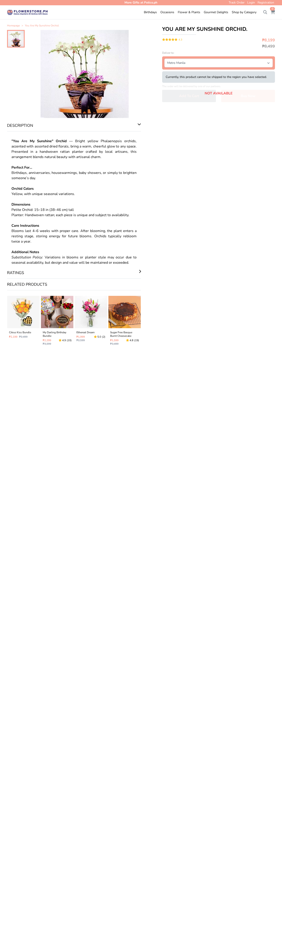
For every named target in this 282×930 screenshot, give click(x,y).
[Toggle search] (265, 12)
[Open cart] (273, 12)
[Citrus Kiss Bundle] (23, 321)
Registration (266, 2)
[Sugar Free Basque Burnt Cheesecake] (124, 321)
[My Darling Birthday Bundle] (57, 321)
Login (251, 2)
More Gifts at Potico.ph (140, 2)
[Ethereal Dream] (91, 321)
